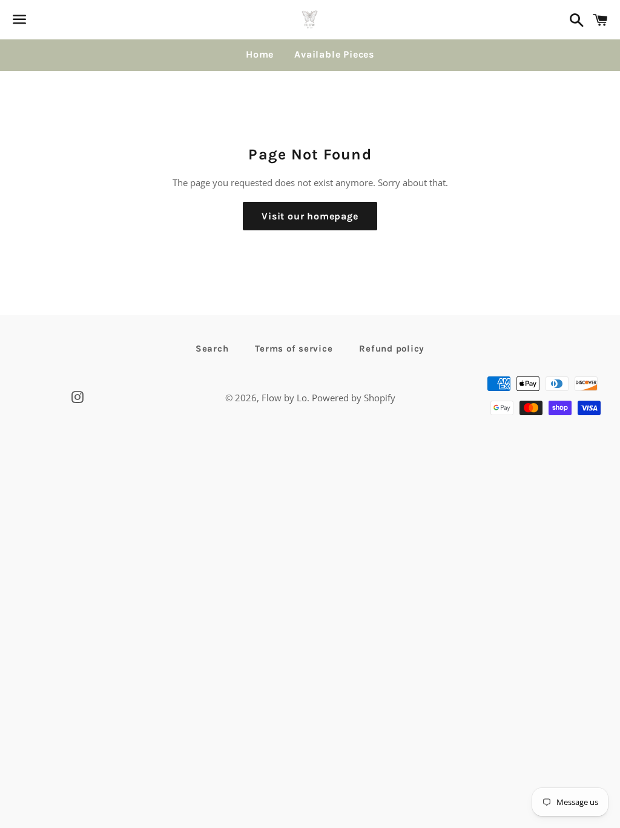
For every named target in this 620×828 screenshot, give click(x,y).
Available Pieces (334, 54)
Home (260, 54)
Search (212, 348)
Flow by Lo (284, 398)
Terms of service (293, 348)
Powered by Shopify (353, 398)
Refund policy (391, 348)
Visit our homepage (310, 216)
